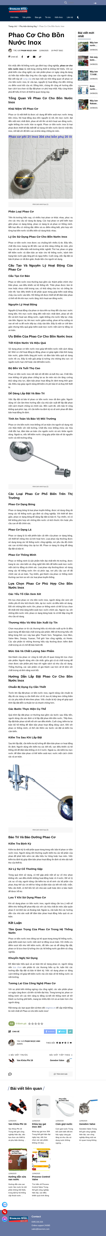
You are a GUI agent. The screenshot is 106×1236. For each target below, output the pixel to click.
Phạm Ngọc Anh (29, 50)
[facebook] (57, 1043)
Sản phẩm (26, 17)
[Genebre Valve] (88, 1107)
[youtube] (71, 1043)
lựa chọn (17, 967)
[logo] (18, 13)
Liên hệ (70, 17)
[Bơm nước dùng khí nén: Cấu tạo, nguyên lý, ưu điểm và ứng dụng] (83, 90)
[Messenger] (4, 1219)
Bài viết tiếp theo (60, 1055)
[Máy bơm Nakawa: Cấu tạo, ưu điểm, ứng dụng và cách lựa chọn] (83, 104)
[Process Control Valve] (41, 1159)
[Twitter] (62, 1043)
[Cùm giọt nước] (65, 1107)
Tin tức (48, 17)
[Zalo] (4, 1204)
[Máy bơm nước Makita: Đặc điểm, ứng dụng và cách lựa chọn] (83, 46)
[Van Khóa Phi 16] (17, 1107)
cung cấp (27, 79)
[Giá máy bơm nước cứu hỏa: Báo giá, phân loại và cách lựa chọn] (83, 61)
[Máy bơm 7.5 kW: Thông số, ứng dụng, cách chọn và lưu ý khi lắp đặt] (83, 75)
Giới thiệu (14, 17)
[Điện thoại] (4, 1212)
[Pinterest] (65, 1043)
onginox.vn (51, 1008)
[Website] (60, 1043)
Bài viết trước (19, 1055)
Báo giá (38, 17)
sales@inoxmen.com (41, 1229)
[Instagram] (68, 1043)
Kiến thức (59, 17)
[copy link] (40, 56)
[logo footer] (18, 1219)
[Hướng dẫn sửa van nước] (17, 1159)
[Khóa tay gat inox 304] (41, 1107)
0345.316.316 (37, 1222)
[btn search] (95, 3)
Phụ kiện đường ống (64, 1100)
